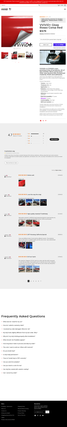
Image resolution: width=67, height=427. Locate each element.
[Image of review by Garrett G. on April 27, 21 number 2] (29, 269)
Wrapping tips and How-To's (7, 415)
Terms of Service (21, 415)
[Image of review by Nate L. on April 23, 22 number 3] (36, 202)
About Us (3, 408)
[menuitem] (60, 5)
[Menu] (65, 9)
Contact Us (3, 410)
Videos (2, 417)
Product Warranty (22, 410)
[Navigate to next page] (41, 281)
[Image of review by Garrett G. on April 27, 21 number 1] (22, 269)
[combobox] (19, 5)
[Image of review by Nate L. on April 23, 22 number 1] (22, 202)
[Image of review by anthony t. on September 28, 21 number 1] (22, 245)
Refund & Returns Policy (23, 408)
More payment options (59, 47)
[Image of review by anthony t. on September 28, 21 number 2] (29, 245)
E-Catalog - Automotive (6, 406)
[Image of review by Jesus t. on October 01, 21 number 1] (22, 223)
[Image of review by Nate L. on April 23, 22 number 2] (29, 202)
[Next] (18, 62)
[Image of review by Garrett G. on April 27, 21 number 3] (36, 269)
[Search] (39, 5)
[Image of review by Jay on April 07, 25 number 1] (22, 183)
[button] (41, 121)
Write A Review (54, 139)
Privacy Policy (21, 413)
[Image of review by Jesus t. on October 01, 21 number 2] (29, 223)
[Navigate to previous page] (26, 281)
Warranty (43, 98)
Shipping (42, 33)
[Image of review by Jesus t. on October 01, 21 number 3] (36, 223)
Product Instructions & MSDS (8, 419)
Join (47, 412)
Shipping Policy (21, 406)
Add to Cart (45, 44)
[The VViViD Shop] (6, 9)
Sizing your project (5, 413)
